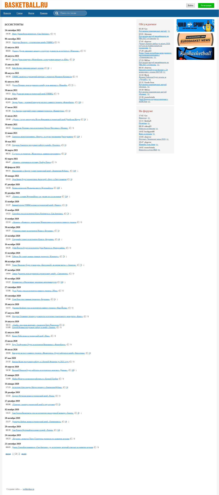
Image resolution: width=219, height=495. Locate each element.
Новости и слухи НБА (148, 150)
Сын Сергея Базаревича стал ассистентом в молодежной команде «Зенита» (43, 413)
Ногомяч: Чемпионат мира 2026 (152, 139)
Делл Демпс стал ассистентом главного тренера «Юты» (35, 291)
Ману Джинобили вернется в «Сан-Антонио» (31, 34)
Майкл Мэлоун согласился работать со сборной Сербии (35, 379)
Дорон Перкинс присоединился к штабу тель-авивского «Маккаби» (40, 85)
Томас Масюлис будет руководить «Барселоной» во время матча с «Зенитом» (44, 265)
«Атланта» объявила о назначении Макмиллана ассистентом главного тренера (44, 222)
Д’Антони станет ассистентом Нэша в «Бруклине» (33, 231)
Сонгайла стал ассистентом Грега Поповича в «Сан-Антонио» (37, 214)
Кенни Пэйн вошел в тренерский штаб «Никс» (31, 336)
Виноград (143, 118)
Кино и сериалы (145, 134)
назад (8, 454)
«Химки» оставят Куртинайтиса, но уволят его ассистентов (36, 196)
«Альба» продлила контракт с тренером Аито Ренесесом (35, 325)
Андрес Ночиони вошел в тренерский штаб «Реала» (33, 396)
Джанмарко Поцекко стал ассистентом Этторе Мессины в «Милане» (40, 128)
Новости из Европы (147, 128)
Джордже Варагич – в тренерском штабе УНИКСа (33, 42)
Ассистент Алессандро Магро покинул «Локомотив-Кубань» (37, 387)
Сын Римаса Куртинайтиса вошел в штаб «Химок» (32, 430)
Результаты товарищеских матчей (153, 31)
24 (58, 188)
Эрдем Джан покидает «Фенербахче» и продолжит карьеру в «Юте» (40, 59)
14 (78, 136)
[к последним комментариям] (51, 68)
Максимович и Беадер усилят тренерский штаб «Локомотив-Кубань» (40, 171)
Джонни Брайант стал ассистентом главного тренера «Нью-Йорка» (40, 308)
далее (23, 454)
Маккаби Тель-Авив (147, 144)
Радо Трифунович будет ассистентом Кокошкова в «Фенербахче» (39, 344)
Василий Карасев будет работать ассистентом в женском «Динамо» (40, 370)
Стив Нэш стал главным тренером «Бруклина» (31, 299)
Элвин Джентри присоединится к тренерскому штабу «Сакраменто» (40, 274)
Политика (143, 123)
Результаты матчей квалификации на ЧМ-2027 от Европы (154, 37)
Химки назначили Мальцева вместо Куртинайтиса (32, 188)
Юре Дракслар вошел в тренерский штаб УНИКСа (32, 94)
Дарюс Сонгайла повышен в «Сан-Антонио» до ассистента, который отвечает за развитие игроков (52, 447)
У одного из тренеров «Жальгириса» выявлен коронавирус (36, 154)
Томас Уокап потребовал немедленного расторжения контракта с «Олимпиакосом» (155, 55)
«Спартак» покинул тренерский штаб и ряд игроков (33, 404)
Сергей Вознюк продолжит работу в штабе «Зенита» (34, 327)
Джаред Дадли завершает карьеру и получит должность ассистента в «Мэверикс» (46, 51)
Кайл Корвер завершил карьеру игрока (28, 68)
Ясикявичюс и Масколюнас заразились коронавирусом (34, 282)
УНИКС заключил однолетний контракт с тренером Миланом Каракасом (42, 77)
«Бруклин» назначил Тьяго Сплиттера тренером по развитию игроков (40, 439)
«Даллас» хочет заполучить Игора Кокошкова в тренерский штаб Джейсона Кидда (46, 119)
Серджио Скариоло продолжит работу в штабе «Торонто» (36, 145)
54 (66, 196)
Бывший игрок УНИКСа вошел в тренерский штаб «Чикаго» (37, 205)
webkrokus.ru (28, 489)
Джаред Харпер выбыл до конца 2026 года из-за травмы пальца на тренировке (154, 45)
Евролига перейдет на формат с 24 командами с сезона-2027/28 (153, 71)
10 (79, 102)
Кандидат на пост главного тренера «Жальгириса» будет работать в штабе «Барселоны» (48, 353)
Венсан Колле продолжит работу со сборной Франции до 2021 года (40, 362)
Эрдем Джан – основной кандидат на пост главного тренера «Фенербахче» (43, 102)
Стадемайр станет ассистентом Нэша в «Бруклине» (33, 239)
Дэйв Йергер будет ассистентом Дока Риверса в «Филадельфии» (38, 248)
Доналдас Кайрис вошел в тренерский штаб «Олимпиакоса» (36, 421)
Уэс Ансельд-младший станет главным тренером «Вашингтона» (38, 111)
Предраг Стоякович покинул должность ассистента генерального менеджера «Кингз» (47, 316)
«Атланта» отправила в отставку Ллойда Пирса (31, 162)
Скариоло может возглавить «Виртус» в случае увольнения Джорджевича (42, 136)
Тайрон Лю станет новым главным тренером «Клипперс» (35, 256)
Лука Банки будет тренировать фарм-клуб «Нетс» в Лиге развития (39, 179)
